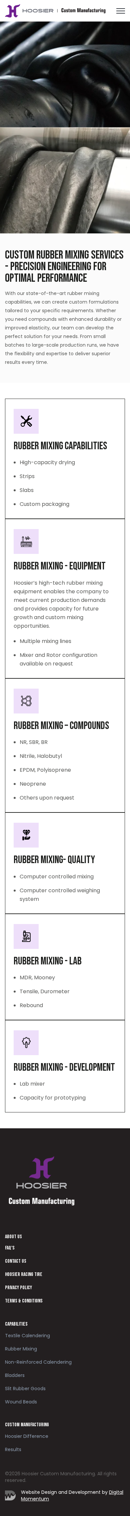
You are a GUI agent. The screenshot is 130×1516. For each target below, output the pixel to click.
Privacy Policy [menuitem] (18, 1288)
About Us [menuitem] (13, 1237)
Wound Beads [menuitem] (21, 1401)
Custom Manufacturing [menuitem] (27, 1425)
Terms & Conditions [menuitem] (24, 1301)
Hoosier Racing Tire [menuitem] (23, 1274)
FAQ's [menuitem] (10, 1248)
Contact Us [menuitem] (15, 1261)
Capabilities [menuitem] (16, 1324)
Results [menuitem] (13, 1449)
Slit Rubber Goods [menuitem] (25, 1388)
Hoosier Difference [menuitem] (26, 1436)
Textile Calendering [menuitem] (27, 1335)
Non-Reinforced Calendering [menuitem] (38, 1362)
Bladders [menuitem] (15, 1375)
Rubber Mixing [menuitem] (21, 1348)
